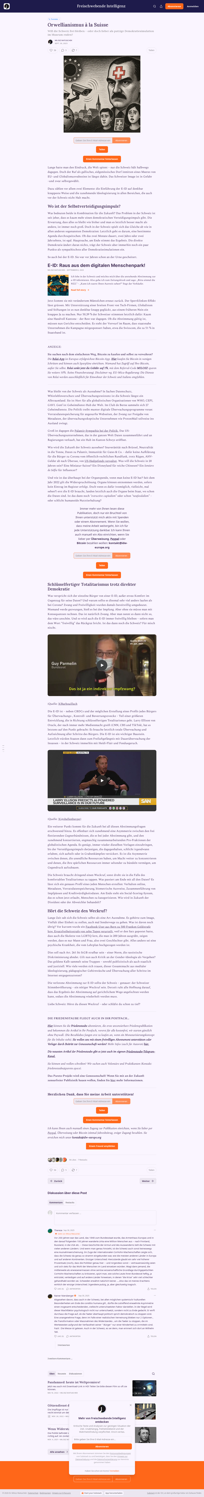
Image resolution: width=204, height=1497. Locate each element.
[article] (102, 1389)
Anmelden (193, 6)
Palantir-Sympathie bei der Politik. (97, 431)
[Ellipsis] (154, 1230)
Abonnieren (174, 6)
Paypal (114, 539)
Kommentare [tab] (56, 1202)
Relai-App (58, 359)
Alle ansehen (57, 1451)
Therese (58, 1230)
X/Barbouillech (67, 704)
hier (113, 1080)
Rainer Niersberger (64, 1295)
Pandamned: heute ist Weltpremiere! (74, 1382)
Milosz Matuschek (63, 40)
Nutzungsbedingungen (120, 1453)
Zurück (58, 1180)
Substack (151, 1493)
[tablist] (62, 1203)
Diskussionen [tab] (75, 1373)
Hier (114, 359)
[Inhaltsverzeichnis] (3, 748)
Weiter (146, 1180)
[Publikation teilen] (161, 6)
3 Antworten (64, 1345)
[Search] (155, 6)
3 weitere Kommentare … (60, 1358)
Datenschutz (33, 1493)
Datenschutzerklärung (107, 1459)
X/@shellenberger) (69, 819)
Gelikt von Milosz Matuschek (69, 1234)
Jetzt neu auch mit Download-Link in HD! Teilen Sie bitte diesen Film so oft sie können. (87, 1388)
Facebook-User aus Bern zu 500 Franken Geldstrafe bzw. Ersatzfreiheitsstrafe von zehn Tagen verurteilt (99, 929)
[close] (130, 1405)
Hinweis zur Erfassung (61, 1493)
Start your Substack (93, 1493)
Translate (54, 19)
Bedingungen (45, 1493)
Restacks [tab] (70, 1202)
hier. (146, 1044)
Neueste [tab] (62, 1373)
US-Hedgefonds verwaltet (101, 461)
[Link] (43, 206)
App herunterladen (113, 1493)
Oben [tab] (52, 1373)
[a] (102, 665)
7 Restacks (82, 1159)
